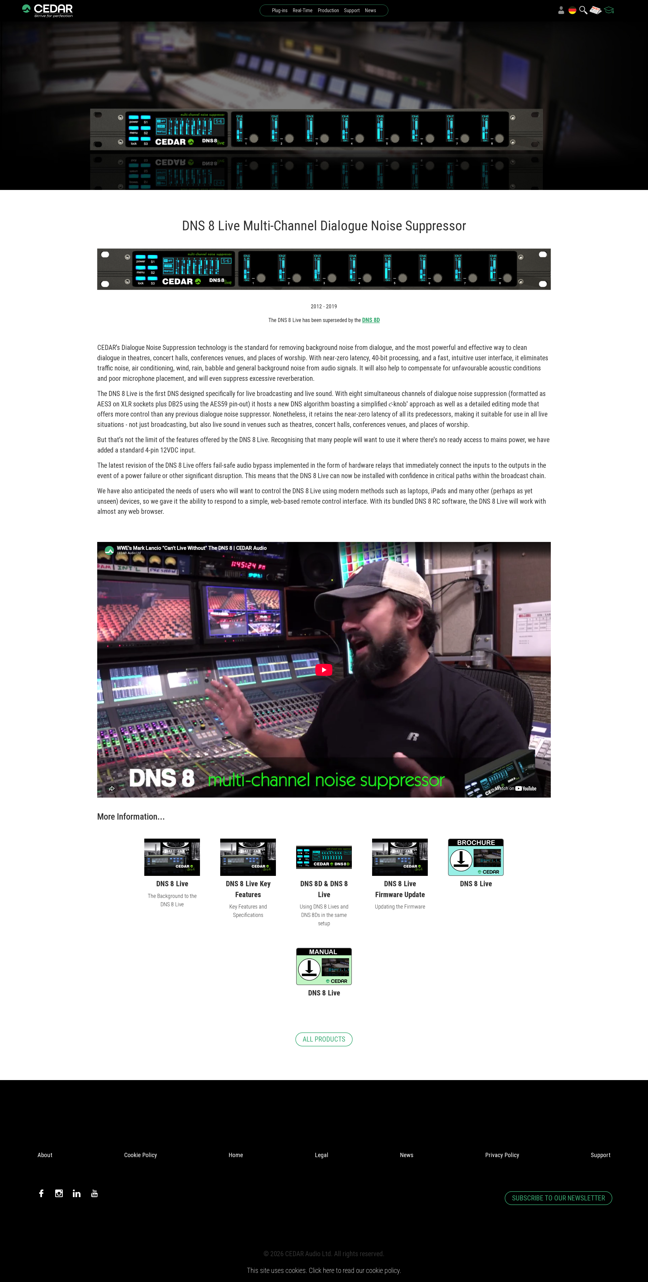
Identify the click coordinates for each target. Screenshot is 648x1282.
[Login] (561, 10)
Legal (321, 1155)
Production (328, 10)
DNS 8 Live (172, 883)
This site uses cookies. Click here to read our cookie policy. (324, 1270)
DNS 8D (371, 320)
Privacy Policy (502, 1155)
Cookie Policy (140, 1155)
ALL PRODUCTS (324, 1039)
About (44, 1155)
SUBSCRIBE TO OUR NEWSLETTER (558, 1198)
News (370, 10)
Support (352, 10)
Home (236, 1155)
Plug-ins (280, 10)
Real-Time (303, 10)
